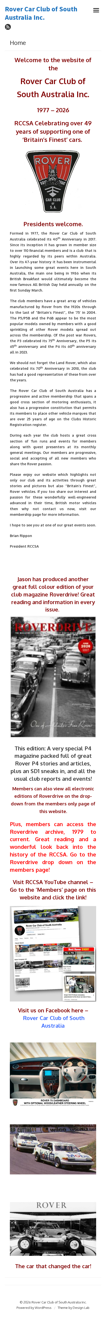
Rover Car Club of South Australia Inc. (41, 13)
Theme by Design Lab (73, 1308)
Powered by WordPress (34, 1308)
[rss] (8, 27)
